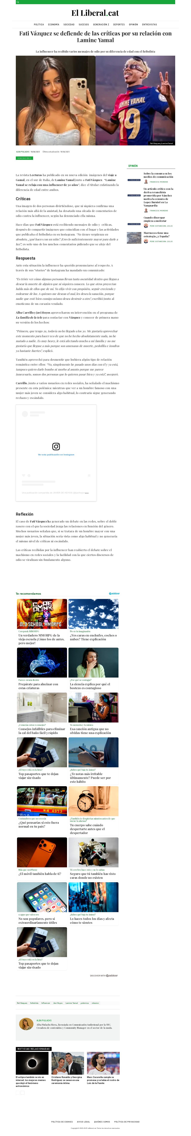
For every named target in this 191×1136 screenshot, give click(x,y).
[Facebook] (169, 2)
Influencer (45, 1003)
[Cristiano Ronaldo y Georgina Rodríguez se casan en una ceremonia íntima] (67, 1063)
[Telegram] (53, 165)
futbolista (34, 1003)
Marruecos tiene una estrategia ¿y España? (157, 234)
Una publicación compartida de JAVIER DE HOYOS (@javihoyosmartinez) (58, 492)
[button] (18, 2)
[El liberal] (95, 13)
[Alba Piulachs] (26, 1025)
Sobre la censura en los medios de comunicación (158, 175)
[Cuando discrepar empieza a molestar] (134, 222)
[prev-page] (18, 1093)
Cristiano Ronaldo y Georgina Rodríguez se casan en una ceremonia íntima (66, 1080)
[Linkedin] (39, 165)
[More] (60, 165)
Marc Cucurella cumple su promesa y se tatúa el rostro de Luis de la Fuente (103, 1080)
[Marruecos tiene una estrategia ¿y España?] (134, 238)
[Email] (46, 165)
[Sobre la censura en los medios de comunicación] (134, 178)
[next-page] (22, 1093)
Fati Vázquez (22, 1003)
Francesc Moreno (159, 182)
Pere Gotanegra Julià (161, 226)
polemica (85, 1003)
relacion (95, 1003)
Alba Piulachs (22, 151)
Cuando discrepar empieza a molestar (155, 219)
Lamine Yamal (72, 1003)
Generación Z (24, 158)
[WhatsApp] (33, 165)
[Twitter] (173, 2)
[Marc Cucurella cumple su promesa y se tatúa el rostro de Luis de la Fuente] (103, 1063)
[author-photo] (146, 181)
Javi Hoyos (58, 1003)
